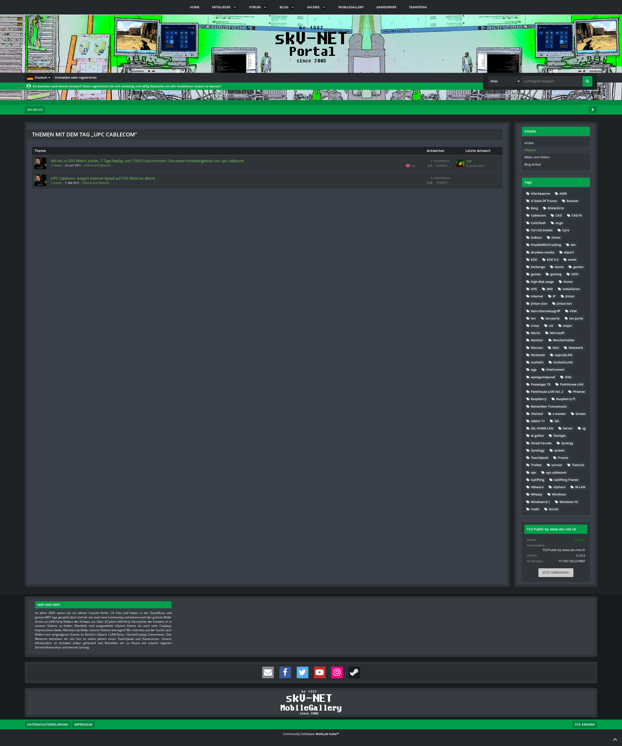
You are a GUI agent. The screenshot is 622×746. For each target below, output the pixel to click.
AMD (563, 193)
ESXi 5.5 (552, 259)
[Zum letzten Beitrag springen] (460, 163)
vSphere (559, 487)
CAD (558, 215)
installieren (571, 289)
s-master (56, 165)
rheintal (537, 413)
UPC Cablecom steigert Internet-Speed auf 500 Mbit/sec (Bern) (103, 178)
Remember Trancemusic (549, 406)
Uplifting (537, 480)
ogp (533, 369)
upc (533, 472)
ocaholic (537, 362)
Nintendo (538, 355)
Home (567, 281)
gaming (556, 274)
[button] (38, 78)
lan (533, 318)
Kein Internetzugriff (545, 311)
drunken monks (542, 252)
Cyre (565, 230)
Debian (536, 237)
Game (559, 267)
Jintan (569, 296)
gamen (578, 267)
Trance (563, 457)
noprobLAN (563, 355)
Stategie (559, 435)
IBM (550, 289)
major (567, 325)
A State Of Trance (544, 201)
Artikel (529, 143)
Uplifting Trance (566, 480)
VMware (537, 487)
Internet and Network (97, 165)
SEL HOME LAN (542, 428)
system (559, 450)
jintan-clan (539, 303)
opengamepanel (543, 377)
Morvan (537, 347)
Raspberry (538, 399)
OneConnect (555, 369)
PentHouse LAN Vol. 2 (547, 391)
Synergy (567, 443)
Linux (535, 325)
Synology (537, 450)
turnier (557, 465)
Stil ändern (585, 724)
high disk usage (542, 281)
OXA (568, 377)
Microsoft (557, 333)
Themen (530, 150)
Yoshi (535, 509)
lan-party (552, 318)
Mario (535, 333)
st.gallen (537, 435)
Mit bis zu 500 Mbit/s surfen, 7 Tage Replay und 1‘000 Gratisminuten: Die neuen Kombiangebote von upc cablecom (147, 160)
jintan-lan (564, 303)
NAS (556, 347)
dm (573, 245)
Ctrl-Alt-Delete (542, 230)
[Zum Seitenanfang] (615, 739)
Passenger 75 (540, 384)
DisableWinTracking (546, 245)
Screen (581, 413)
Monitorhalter (564, 340)
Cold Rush (538, 223)
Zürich (553, 509)
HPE (534, 289)
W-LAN (580, 487)
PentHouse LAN (571, 384)
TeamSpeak (539, 457)
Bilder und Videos (537, 157)
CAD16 (577, 215)
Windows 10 (569, 502)
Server (568, 428)
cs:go (559, 223)
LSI (551, 325)
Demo (556, 237)
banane (572, 201)
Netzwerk (576, 347)
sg (584, 428)
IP (554, 296)
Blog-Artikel (532, 164)
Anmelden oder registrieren (75, 77)
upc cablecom (556, 472)
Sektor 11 (538, 421)
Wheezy (536, 494)
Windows (559, 494)
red (468, 161)
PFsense (579, 391)
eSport (569, 252)
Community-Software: (311, 734)
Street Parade (541, 443)
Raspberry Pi (565, 399)
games (536, 274)
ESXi (534, 259)
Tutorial (578, 465)
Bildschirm (556, 208)
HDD (575, 274)
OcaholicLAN (563, 362)
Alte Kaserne (540, 193)
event (572, 259)
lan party (576, 318)
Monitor (537, 340)
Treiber (536, 465)
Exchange (538, 267)
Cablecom (538, 215)
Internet (537, 296)
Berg (534, 208)
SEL (557, 421)
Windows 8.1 (540, 502)
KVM (573, 311)
